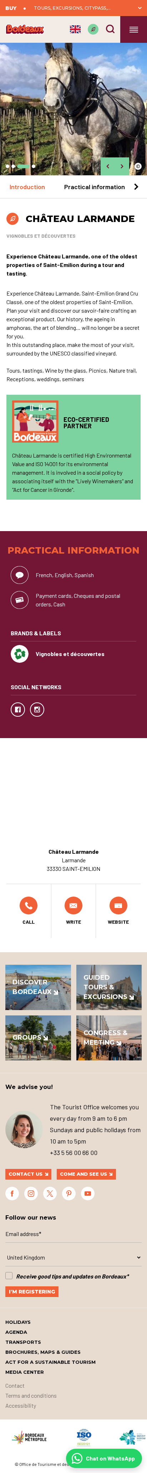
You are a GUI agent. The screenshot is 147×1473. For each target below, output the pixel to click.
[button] (7, 166)
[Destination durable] (93, 29)
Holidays (18, 1322)
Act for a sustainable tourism (50, 1362)
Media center (24, 1372)
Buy (10, 8)
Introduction (27, 187)
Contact (15, 1385)
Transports (23, 1342)
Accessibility (20, 1405)
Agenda (16, 1332)
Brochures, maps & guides (43, 1352)
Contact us (25, 1174)
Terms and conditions (31, 1395)
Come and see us (83, 1174)
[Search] (110, 29)
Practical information (94, 187)
